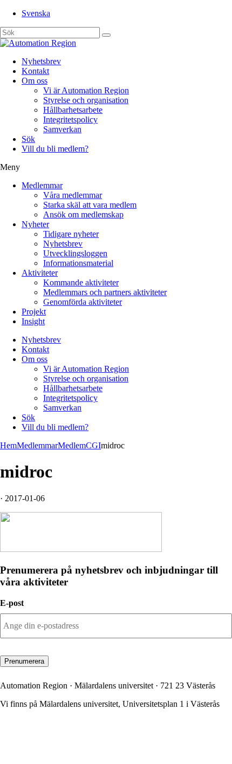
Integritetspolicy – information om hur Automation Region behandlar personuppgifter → (99, 745)
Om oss (34, 80)
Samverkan (62, 129)
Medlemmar (42, 185)
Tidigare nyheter (71, 233)
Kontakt (35, 71)
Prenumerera (24, 661)
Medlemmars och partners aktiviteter (105, 292)
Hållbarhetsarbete (73, 109)
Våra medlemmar (72, 195)
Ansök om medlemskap (83, 214)
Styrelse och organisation (85, 100)
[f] (106, 35)
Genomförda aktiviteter (82, 301)
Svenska (36, 13)
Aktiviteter (40, 272)
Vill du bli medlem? (55, 148)
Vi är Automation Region (86, 90)
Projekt (34, 311)
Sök (28, 139)
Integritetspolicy (70, 119)
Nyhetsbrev (41, 61)
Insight (33, 321)
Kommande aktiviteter (81, 282)
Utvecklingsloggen (75, 253)
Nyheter (35, 224)
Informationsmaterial (78, 263)
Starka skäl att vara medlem (90, 204)
